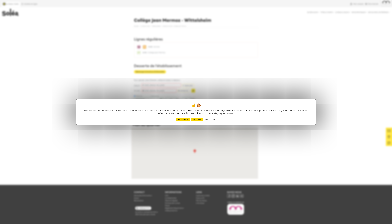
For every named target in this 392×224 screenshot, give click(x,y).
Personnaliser (210, 119)
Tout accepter (183, 119)
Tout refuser (197, 119)
